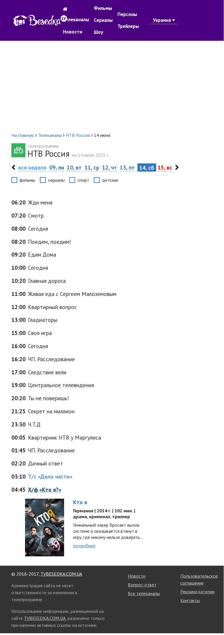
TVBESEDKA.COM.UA (61, 574)
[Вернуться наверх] (213, 616)
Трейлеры (128, 26)
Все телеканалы (144, 593)
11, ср (91, 167)
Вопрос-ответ (142, 585)
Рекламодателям (197, 592)
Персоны (127, 14)
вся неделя (32, 167)
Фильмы (103, 8)
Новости (72, 32)
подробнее (84, 545)
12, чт (109, 167)
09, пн (56, 167)
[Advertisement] (112, 86)
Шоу (98, 32)
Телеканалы (76, 19)
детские (110, 180)
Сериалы (103, 20)
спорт (83, 180)
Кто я (80, 502)
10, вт (74, 167)
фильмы (27, 180)
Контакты (190, 600)
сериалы (56, 180)
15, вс (165, 167)
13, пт (127, 167)
